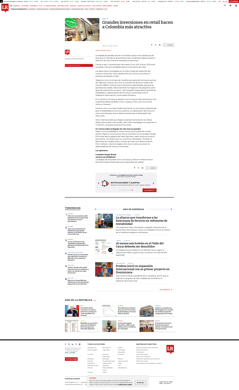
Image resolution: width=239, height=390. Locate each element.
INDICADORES (107, 6)
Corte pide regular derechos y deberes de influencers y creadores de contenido (127, 326)
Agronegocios (91, 347)
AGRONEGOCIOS (63, 6)
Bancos (157, 321)
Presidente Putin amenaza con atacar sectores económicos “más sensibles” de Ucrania (88, 311)
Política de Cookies (125, 384)
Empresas (90, 359)
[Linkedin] (159, 45)
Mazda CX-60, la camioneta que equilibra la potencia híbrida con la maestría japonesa (78, 257)
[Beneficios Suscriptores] (230, 5)
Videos (105, 372)
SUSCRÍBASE (234, 1)
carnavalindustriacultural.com (74, 384)
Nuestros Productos (142, 350)
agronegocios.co (86, 382)
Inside (119, 363)
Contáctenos (140, 352)
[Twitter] (155, 45)
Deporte (158, 305)
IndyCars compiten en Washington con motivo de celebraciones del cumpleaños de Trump (164, 310)
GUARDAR (169, 45)
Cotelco (92, 9)
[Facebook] (151, 45)
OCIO (40, 6)
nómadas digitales (42, 9)
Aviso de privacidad (142, 354)
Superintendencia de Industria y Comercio (149, 363)
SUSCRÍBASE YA (149, 190)
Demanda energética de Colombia (60, 9)
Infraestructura (107, 363)
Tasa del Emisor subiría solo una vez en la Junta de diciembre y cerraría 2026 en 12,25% (127, 310)
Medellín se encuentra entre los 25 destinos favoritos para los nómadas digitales (89, 326)
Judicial (120, 321)
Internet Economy (92, 365)
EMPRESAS (33, 6)
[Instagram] (76, 344)
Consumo (90, 354)
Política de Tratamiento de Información (148, 359)
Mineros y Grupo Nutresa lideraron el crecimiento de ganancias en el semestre (78, 282)
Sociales (90, 372)
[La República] (5, 8)
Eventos (120, 359)
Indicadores (91, 363)
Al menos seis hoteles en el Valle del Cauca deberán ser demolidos (140, 245)
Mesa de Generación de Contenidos (147, 347)
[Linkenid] (73, 344)
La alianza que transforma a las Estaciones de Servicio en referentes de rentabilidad (141, 221)
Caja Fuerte (106, 350)
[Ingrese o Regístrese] (236, 5)
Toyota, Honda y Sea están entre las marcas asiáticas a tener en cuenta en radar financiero (78, 270)
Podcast (90, 367)
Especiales (106, 359)
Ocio (119, 365)
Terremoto (99, 9)
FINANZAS (16, 6)
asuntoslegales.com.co (72, 382)
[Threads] (80, 344)
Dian (86, 9)
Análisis (120, 347)
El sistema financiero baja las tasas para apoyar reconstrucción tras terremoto (164, 326)
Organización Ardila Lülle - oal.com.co (166, 382)
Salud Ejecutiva (122, 367)
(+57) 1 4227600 (70, 352)
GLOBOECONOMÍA (50, 6)
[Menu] (11, 5)
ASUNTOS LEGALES (84, 6)
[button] (98, 183)
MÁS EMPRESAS (165, 289)
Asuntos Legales (92, 350)
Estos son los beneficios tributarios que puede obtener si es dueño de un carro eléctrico (77, 231)
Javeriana (32, 9)
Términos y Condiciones (143, 356)
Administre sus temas (73, 65)
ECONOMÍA (25, 6)
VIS (105, 9)
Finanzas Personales (109, 361)
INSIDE (115, 6)
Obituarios (106, 365)
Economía (121, 354)
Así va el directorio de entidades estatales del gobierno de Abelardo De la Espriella (78, 244)
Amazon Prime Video (77, 9)
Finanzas (90, 361)
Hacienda (70, 213)
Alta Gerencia (107, 347)
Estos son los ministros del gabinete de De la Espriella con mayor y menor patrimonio (78, 218)
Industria (71, 265)
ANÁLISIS (73, 6)
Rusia (82, 305)
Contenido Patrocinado (75, 252)
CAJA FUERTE (96, 6)
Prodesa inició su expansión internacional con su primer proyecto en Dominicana (143, 269)
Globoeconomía (123, 361)
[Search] (225, 5)
